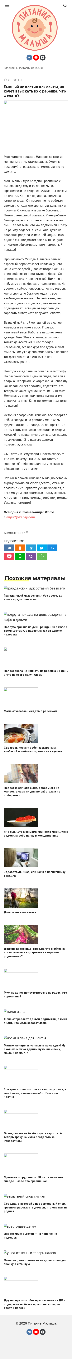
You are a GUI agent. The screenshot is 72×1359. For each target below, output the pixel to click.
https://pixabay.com (20, 517)
